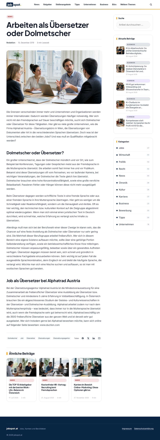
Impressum (127, 428)
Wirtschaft (134, 155)
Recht (134, 169)
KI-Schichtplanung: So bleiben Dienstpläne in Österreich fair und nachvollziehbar (136, 69)
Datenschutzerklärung (144, 428)
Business (104, 4)
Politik (134, 162)
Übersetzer (31, 338)
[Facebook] (82, 338)
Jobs (134, 148)
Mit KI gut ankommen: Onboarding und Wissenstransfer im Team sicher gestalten (137, 87)
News (36, 4)
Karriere (131, 81)
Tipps (77, 4)
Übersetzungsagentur (61, 338)
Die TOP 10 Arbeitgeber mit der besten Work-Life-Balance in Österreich (20, 388)
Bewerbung (134, 210)
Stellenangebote (63, 4)
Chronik (134, 182)
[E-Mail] (99, 338)
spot (14, 5)
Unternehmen (90, 4)
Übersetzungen (44, 338)
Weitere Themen (127, 4)
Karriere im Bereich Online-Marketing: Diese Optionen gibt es (86, 387)
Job (21, 338)
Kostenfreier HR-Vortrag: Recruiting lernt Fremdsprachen (53, 387)
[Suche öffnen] (151, 4)
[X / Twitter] (88, 338)
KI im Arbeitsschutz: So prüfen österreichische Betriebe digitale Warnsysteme (136, 51)
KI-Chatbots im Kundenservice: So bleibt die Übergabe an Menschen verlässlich (137, 105)
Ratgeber (47, 4)
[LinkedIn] (94, 338)
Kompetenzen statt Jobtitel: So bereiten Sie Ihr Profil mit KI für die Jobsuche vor (138, 123)
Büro (114, 4)
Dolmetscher (12, 338)
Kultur (134, 189)
